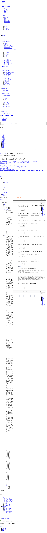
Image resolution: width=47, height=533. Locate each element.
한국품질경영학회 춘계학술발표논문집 (9, 376)
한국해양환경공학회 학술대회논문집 (9, 357)
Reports (5, 99)
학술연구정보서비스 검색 (6, 6)
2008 (8, 464)
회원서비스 (4, 24)
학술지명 (5, 235)
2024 (8, 449)
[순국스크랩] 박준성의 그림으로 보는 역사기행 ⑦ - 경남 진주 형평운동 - (31, 229)
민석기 (41, 270)
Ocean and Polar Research (9, 386)
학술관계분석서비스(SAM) (8, 501)
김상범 (36, 269)
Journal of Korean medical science (9, 279)
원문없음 (9, 208)
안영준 (28, 270)
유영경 (30, 270)
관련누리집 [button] (4, 497)
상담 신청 (5, 53)
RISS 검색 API (6, 78)
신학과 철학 (9, 427)
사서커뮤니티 (6, 502)
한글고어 (3, 133)
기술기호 (3, 140)
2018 (8, 455)
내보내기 (19, 201)
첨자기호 (3, 141)
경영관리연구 (9, 341)
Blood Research (10, 253)
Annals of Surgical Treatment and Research (9, 413)
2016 (8, 457)
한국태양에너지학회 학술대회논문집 (9, 293)
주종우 (42, 269)
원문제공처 (6, 211)
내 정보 (5, 32)
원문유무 (5, 206)
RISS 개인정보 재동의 (5, 90)
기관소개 (3, 516)
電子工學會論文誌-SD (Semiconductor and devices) (9, 261)
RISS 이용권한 (6, 44)
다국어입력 (4, 120)
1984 (8, 483)
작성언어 (5, 485)
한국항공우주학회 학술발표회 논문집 (9, 318)
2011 (8, 461)
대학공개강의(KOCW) (7, 498)
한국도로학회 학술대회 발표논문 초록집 (9, 363)
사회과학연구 (9, 404)
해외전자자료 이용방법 (8, 48)
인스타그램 (4, 529)
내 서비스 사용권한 (7, 22)
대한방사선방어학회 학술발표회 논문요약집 (9, 241)
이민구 (37, 270)
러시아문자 (4, 143)
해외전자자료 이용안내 (6, 106)
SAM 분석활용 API (7, 83)
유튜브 (3, 530)
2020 (8, 453)
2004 (8, 468)
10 (38, 296)
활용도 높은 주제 (7, 64)
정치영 (43, 270)
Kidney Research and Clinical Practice (9, 289)
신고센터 (5, 56)
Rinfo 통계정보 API (7, 81)
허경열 (23, 271)
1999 (8, 472)
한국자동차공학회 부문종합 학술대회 (9, 255)
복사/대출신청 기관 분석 (8, 63)
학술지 (5, 11)
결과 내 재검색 (3, 125)
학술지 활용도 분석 (7, 61)
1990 (8, 481)
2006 (8, 466)
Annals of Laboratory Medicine (9, 397)
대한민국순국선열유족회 (24, 215)
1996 (8, 475)
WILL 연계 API (6, 80)
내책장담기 (23, 201)
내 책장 (5, 18)
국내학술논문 (6, 9)
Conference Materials (7, 97)
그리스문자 (4, 134)
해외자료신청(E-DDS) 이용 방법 (9, 72)
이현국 (39, 270)
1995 (8, 476)
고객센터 (3, 50)
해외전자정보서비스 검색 (6, 93)
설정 (3, 31)
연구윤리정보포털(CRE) (8, 511)
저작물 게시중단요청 (5, 518)
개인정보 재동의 (5, 515)
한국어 (9, 486)
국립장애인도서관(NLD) (8, 508)
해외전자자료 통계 (5, 111)
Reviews (5, 98)
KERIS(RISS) (9, 225)
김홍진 (20, 270)
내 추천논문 (6, 17)
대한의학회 (20, 272)
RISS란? (5, 43)
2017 (8, 456)
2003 (8, 469)
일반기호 (3, 145)
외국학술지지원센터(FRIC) (8, 500)
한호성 (21, 269)
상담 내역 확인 (6, 54)
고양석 (30, 269)
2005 (8, 467)
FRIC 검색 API (6, 82)
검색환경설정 (6, 33)
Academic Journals (7, 95)
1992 (8, 479)
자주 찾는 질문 (6, 52)
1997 (8, 474)
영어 (8, 487)
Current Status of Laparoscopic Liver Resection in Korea (27, 268)
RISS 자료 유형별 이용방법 (8, 46)
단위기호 (3, 144)
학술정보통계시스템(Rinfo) (8, 499)
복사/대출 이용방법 (7, 47)
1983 (8, 484)
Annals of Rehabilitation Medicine (9, 277)
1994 (8, 477)
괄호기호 (3, 138)
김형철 (40, 269)
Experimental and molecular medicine (9, 388)
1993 (8, 478)
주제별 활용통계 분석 (7, 60)
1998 (8, 473)
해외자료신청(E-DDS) (5, 70)
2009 (8, 463)
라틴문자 (3, 142)
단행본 (5, 12)
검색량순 (5, 204)
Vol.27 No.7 (36, 272)
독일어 (3, 136)
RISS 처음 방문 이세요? (6, 41)
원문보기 (22, 210)
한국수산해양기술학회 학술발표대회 (9, 402)
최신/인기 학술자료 (5, 66)
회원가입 (3, 1)
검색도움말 (4, 119)
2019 (8, 454)
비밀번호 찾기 (6, 29)
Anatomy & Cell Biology (9, 411)
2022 (8, 451)
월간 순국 (9, 316)
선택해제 (1, 199)
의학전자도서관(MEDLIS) (8, 505)
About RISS (4, 35)
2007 (8, 465)
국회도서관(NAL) (7, 510)
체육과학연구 (9, 424)
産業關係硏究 (9, 392)
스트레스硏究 (9, 393)
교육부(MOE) (6, 507)
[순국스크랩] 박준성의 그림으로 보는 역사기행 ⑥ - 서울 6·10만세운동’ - (30, 213)
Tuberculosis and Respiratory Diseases (9, 416)
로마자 (3, 146)
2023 (8, 450)
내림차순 (41, 203)
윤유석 (25, 269)
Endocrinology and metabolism (9, 348)
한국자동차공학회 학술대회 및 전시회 (9, 283)
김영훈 (38, 269)
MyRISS (3, 15)
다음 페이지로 (40, 296)
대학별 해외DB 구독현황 (8, 109)
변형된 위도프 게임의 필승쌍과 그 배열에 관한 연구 (27, 283)
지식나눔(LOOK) (7, 504)
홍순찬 (19, 271)
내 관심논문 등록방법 (7, 45)
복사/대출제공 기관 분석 (8, 62)
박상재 (22, 270)
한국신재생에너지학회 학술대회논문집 (9, 268)
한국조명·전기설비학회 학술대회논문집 (9, 350)
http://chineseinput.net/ (3, 153)
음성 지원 (9, 210)
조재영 (28, 269)
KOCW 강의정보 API (7, 79)
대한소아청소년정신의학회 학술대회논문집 (9, 334)
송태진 (26, 270)
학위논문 (5, 8)
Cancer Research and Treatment (9, 307)
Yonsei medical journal (8, 306)
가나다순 (5, 205)
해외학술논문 (6, 10)
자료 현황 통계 (6, 59)
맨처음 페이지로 (16, 296)
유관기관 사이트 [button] (5, 506)
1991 (8, 480)
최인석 (21, 271)
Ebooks (5, 96)
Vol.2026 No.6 (37, 215)
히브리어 (3, 137)
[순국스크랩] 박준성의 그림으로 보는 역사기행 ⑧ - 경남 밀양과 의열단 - (31, 259)
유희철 (33, 270)
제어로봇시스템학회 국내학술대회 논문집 (9, 418)
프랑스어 (3, 135)
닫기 (1, 176)
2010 (8, 462)
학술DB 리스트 (6, 103)
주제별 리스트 (6, 104)
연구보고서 (6, 13)
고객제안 (5, 55)
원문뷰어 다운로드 (5, 88)
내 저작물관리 (6, 20)
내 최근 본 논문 (6, 19)
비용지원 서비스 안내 (7, 73)
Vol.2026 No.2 (37, 254)
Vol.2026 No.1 (37, 223)
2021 (8, 452)
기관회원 (5, 503)
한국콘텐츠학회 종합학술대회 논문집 (9, 399)
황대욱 (23, 269)
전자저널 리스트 (6, 102)
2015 (8, 458)
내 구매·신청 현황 (7, 21)
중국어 (3, 132)
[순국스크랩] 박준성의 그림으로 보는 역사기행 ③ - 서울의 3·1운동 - (30, 244)
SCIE (8, 234)
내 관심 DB (6, 23)
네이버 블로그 (4, 528)
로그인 (3, 2)
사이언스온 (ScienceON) (8, 512)
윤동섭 (35, 270)
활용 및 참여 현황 (7, 84)
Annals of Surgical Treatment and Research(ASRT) (9, 345)
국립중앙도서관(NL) (7, 509)
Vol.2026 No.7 (37, 230)
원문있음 (9, 207)
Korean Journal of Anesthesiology (9, 409)
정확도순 (41, 201)
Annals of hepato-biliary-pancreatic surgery (9, 370)
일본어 (8, 488)
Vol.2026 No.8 (37, 261)
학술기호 (3, 139)
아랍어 (3, 147)
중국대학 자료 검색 (7, 75)
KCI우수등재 (9, 231)
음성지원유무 (6, 209)
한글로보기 (27, 201)
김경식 (34, 269)
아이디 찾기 (6, 28)
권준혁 (32, 269)
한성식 (24, 270)
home (3, 194)
